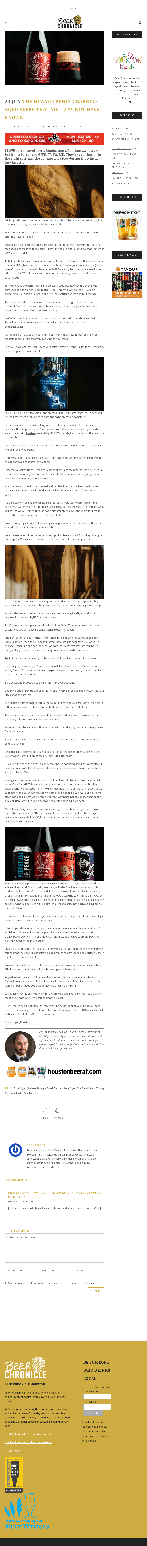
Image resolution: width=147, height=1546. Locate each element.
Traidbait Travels (123, 178)
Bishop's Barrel (45, 1088)
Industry (117, 173)
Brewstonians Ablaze (126, 139)
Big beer (31, 1088)
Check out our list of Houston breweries (28, 1434)
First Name (89, 1401)
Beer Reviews (120, 134)
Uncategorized (121, 183)
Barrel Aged (20, 1088)
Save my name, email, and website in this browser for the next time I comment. (53, 1283)
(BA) (44, 285)
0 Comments (76, 126)
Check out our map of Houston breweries (28, 1442)
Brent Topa (58, 126)
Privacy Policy (12, 1450)
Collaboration (121, 149)
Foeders (30, 433)
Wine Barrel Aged (27, 1093)
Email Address (92, 1391)
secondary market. (34, 792)
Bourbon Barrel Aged (65, 1088)
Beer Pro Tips (38, 126)
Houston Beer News (124, 154)
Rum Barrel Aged (85, 1088)
